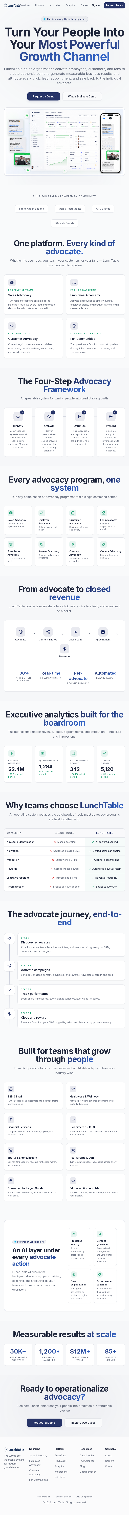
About (108, 1455)
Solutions (25, 5)
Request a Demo (43, 96)
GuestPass (60, 1455)
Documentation (88, 1471)
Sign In (96, 5)
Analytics (70, 5)
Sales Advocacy (38, 1455)
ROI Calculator (87, 1460)
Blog (82, 1466)
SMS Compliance (84, 1496)
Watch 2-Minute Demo (82, 96)
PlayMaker (60, 1460)
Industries (55, 5)
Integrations (61, 1471)
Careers (85, 5)
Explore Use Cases (83, 1422)
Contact (109, 1466)
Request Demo (114, 5)
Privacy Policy (43, 1496)
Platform (39, 5)
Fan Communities (38, 1479)
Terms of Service (63, 1496)
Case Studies (87, 1455)
